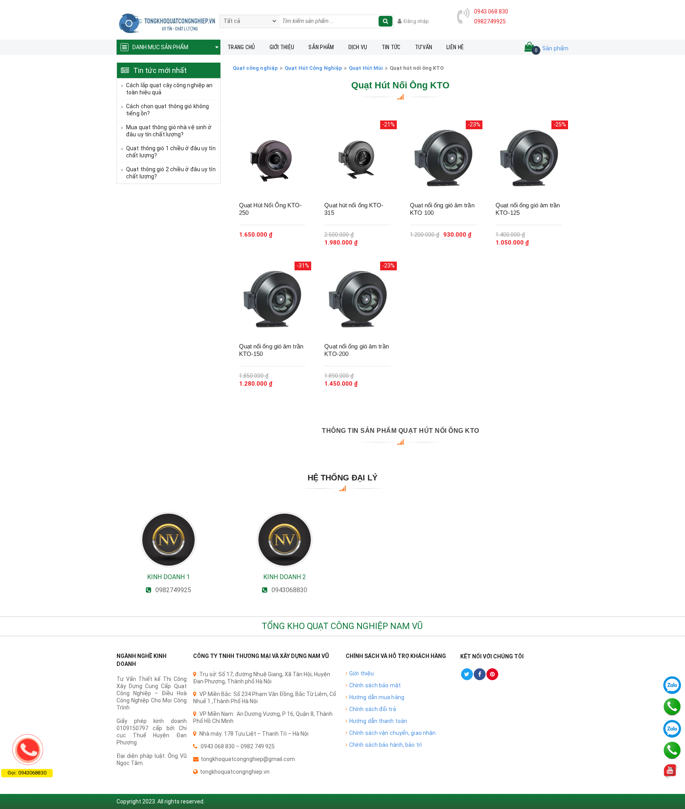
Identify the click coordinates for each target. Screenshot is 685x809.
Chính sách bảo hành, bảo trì (385, 745)
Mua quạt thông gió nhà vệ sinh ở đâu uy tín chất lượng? (168, 131)
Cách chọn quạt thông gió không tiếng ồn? (167, 110)
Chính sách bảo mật (375, 685)
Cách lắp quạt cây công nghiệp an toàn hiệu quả (169, 89)
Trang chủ (241, 47)
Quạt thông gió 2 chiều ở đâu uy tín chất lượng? (171, 173)
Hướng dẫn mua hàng (376, 697)
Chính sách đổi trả (372, 709)
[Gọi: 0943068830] (28, 749)
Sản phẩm (321, 47)
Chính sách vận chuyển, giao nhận (392, 733)
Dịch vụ (357, 47)
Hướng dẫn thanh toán (378, 721)
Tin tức (391, 47)
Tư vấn (423, 47)
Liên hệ (455, 47)
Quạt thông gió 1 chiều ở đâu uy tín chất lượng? (171, 152)
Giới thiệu (282, 47)
